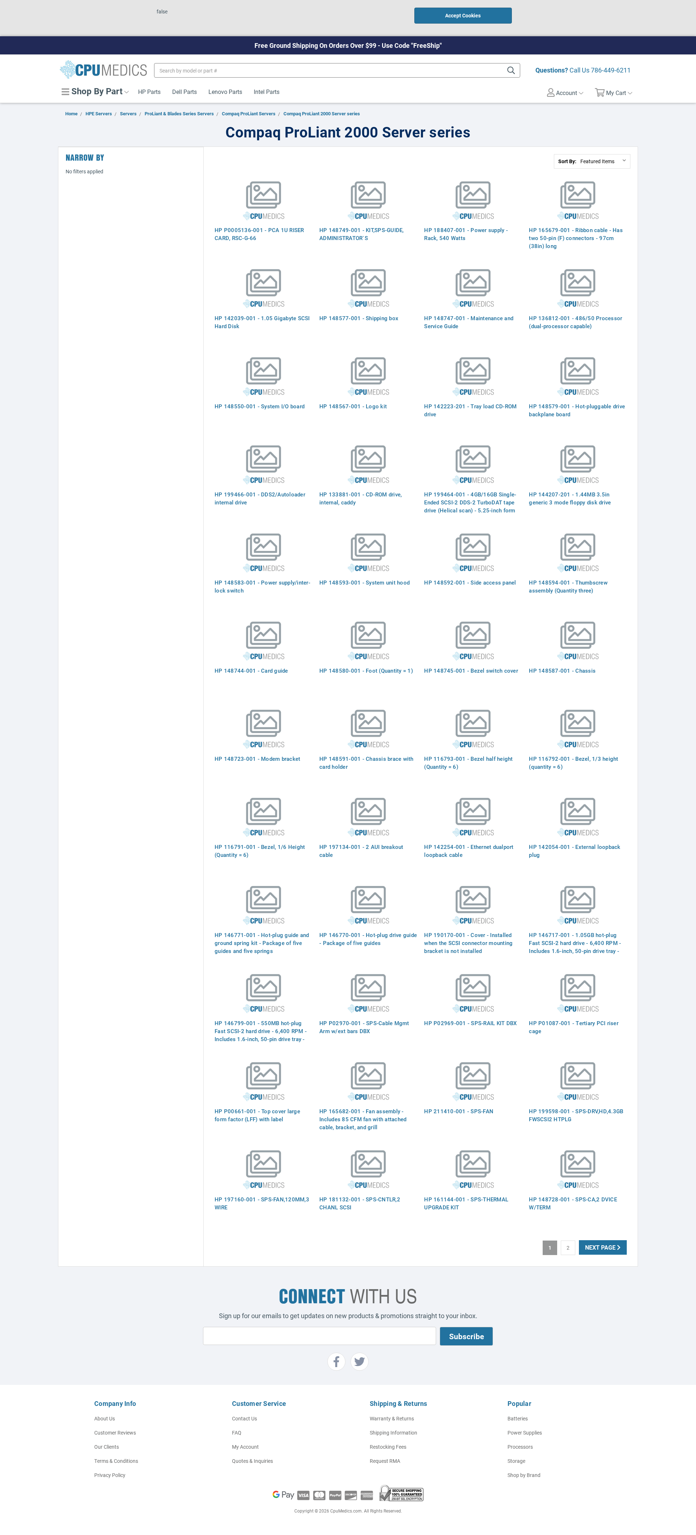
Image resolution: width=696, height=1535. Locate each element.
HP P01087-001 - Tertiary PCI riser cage (573, 1027)
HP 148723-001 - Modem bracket (257, 758)
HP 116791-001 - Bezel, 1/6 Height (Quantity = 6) (260, 850)
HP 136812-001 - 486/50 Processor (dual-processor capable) (575, 322)
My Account (245, 1446)
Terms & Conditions (116, 1460)
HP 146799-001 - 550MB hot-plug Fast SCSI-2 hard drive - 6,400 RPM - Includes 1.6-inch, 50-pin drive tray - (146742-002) (261, 1035)
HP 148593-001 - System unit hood (364, 582)
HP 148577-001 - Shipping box (358, 318)
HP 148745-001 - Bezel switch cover (471, 670)
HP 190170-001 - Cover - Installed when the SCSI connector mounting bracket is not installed (468, 942)
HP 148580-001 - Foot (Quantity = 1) (366, 670)
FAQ (236, 1432)
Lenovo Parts (225, 91)
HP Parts (149, 91)
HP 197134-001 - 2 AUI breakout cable (361, 850)
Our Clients (106, 1446)
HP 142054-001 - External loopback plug (574, 850)
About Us (104, 1418)
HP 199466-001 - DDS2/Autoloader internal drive (260, 498)
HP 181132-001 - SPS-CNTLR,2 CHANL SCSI (359, 1203)
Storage (516, 1460)
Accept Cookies (463, 15)
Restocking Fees (388, 1446)
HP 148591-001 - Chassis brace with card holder (366, 762)
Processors (520, 1446)
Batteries (518, 1418)
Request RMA (385, 1460)
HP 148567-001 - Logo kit (353, 406)
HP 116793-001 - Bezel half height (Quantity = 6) (468, 762)
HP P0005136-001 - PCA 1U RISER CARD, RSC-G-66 (259, 234)
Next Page (601, 1247)
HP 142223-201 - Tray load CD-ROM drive (470, 410)
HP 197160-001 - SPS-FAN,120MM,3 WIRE (262, 1203)
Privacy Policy (109, 1475)
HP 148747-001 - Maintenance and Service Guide (468, 322)
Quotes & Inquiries (252, 1460)
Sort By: (567, 161)
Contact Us (244, 1418)
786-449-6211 (611, 70)
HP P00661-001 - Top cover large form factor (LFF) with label (257, 1115)
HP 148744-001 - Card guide (251, 670)
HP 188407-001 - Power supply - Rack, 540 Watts (466, 234)
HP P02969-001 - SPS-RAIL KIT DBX (470, 1023)
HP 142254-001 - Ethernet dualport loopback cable (468, 850)
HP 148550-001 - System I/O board (259, 406)
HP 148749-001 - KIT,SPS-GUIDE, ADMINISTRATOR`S (361, 234)
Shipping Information (393, 1432)
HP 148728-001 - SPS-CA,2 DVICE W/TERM (573, 1203)
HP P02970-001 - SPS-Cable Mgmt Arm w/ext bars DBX (364, 1027)
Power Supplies (525, 1432)
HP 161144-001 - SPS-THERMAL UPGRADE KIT (466, 1203)
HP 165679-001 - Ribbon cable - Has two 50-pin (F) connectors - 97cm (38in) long (576, 237)
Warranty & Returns (392, 1418)
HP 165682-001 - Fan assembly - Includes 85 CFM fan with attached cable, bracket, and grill (362, 1119)
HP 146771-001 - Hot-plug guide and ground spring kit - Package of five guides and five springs (262, 942)
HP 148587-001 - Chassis (562, 670)
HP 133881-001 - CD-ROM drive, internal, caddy (360, 498)
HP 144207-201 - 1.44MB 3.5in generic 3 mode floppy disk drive (570, 498)
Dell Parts (184, 91)
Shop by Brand (524, 1475)
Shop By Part (96, 91)
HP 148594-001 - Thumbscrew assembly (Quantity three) (568, 586)
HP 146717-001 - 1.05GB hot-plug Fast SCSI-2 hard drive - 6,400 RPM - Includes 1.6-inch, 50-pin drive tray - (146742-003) (575, 946)
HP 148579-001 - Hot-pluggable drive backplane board (577, 410)
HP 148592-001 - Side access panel (470, 582)
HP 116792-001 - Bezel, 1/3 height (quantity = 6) (573, 762)
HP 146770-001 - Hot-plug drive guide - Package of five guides (368, 938)
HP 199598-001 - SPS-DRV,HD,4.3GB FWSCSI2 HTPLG (576, 1115)
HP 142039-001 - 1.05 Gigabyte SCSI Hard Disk (262, 322)
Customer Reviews (115, 1432)
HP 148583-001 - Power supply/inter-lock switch (262, 586)
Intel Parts (266, 91)
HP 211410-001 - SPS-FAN (458, 1111)
